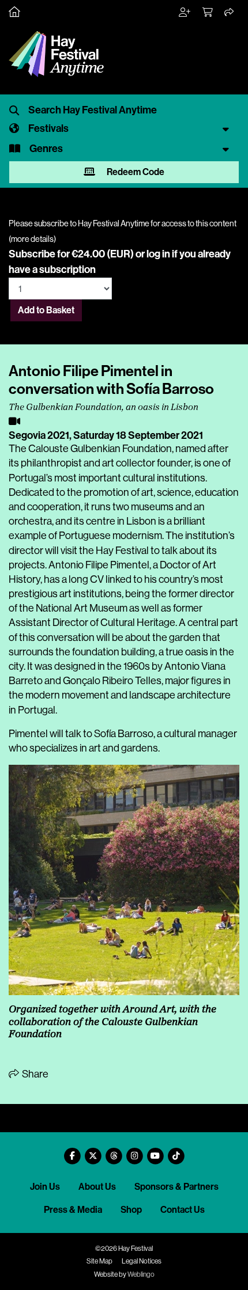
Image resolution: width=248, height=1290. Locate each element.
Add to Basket (46, 310)
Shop (131, 1209)
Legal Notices (141, 1261)
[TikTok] (176, 1151)
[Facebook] (72, 1151)
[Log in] (185, 13)
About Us (97, 1186)
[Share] (229, 13)
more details (32, 239)
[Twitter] (92, 1151)
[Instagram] (134, 1151)
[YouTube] (155, 1151)
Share (34, 1074)
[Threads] (113, 1151)
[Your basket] (208, 13)
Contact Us (182, 1209)
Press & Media (73, 1209)
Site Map (99, 1261)
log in (158, 254)
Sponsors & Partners (176, 1186)
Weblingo (141, 1274)
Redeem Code (134, 171)
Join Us (45, 1186)
